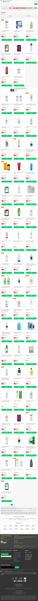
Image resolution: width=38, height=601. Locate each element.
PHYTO (20, 518)
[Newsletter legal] (1, 571)
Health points (16, 559)
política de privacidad (8, 571)
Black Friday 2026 (16, 561)
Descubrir (15, 91)
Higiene (7, 6)
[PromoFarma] (6, 2)
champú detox (12, 508)
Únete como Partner (17, 557)
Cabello (10, 6)
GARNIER (17, 518)
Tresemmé (4, 510)
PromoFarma (3, 6)
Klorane (3, 518)
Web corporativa (16, 560)
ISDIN (12, 519)
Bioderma (24, 519)
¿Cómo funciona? (17, 553)
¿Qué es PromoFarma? (17, 552)
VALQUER (6, 518)
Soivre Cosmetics (19, 519)
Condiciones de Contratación (19, 591)
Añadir (7, 39)
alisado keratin (30, 508)
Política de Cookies (19, 593)
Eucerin (28, 519)
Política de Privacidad (19, 590)
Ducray (28, 518)
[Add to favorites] (12, 20)
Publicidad (15, 558)
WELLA (23, 518)
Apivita (15, 519)
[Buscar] (36, 4)
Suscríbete (17, 567)
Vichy (25, 518)
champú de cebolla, (20, 508)
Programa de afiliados (17, 555)
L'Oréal (14, 518)
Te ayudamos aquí (4, 554)
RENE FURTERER (11, 518)
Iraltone (10, 519)
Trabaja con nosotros (17, 554)
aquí (9, 559)
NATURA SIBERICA (32, 518)
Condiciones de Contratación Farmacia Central (19, 592)
